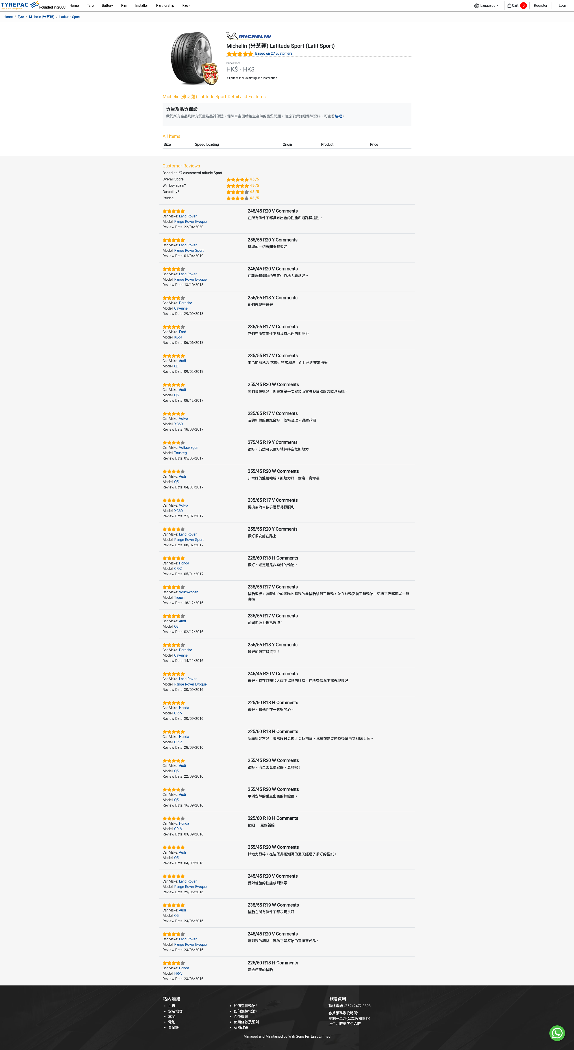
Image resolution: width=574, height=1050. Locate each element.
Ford (182, 332)
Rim (124, 5)
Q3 (176, 366)
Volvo (183, 419)
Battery (107, 5)
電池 (171, 1022)
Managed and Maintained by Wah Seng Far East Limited (287, 1036)
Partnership (165, 5)
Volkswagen (188, 447)
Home (74, 5)
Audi (182, 361)
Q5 (176, 395)
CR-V (178, 713)
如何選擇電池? (245, 1011)
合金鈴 (173, 1027)
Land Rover (188, 216)
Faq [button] (185, 5)
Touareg (180, 453)
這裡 (338, 116)
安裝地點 (175, 1011)
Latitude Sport (69, 17)
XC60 (178, 424)
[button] (486, 5)
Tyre (90, 5)
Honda (184, 563)
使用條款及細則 (246, 1022)
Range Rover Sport (189, 250)
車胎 (171, 1017)
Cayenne (181, 308)
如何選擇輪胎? (245, 1006)
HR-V (178, 973)
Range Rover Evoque (190, 221)
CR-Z (178, 568)
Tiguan (179, 597)
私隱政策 (241, 1027)
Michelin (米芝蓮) (41, 17)
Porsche (185, 303)
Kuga (178, 337)
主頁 (171, 1006)
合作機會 (241, 1017)
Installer (141, 5)
